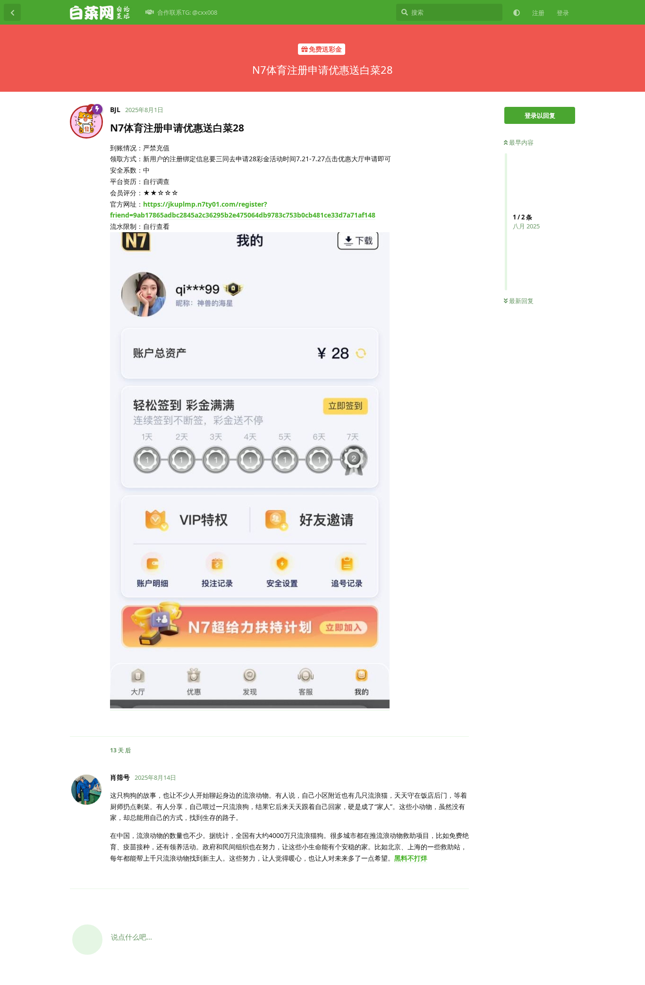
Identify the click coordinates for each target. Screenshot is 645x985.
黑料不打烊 (410, 858)
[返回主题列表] (12, 12)
